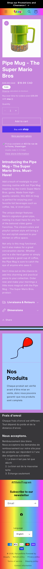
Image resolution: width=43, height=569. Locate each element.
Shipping (5, 91)
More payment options (21, 136)
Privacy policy (34, 557)
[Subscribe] (35, 503)
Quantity (6, 104)
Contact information (23, 565)
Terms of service (15, 561)
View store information (17, 153)
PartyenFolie (20, 553)
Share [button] (9, 320)
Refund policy (19, 557)
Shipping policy (31, 561)
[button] (6, 11)
